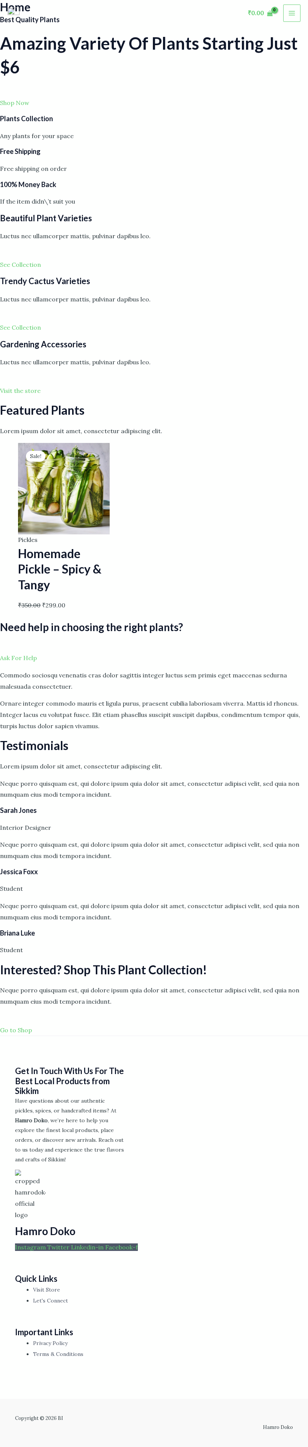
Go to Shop (16, 1030)
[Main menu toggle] (291, 13)
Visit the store (20, 390)
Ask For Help (18, 658)
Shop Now (14, 103)
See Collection (20, 264)
